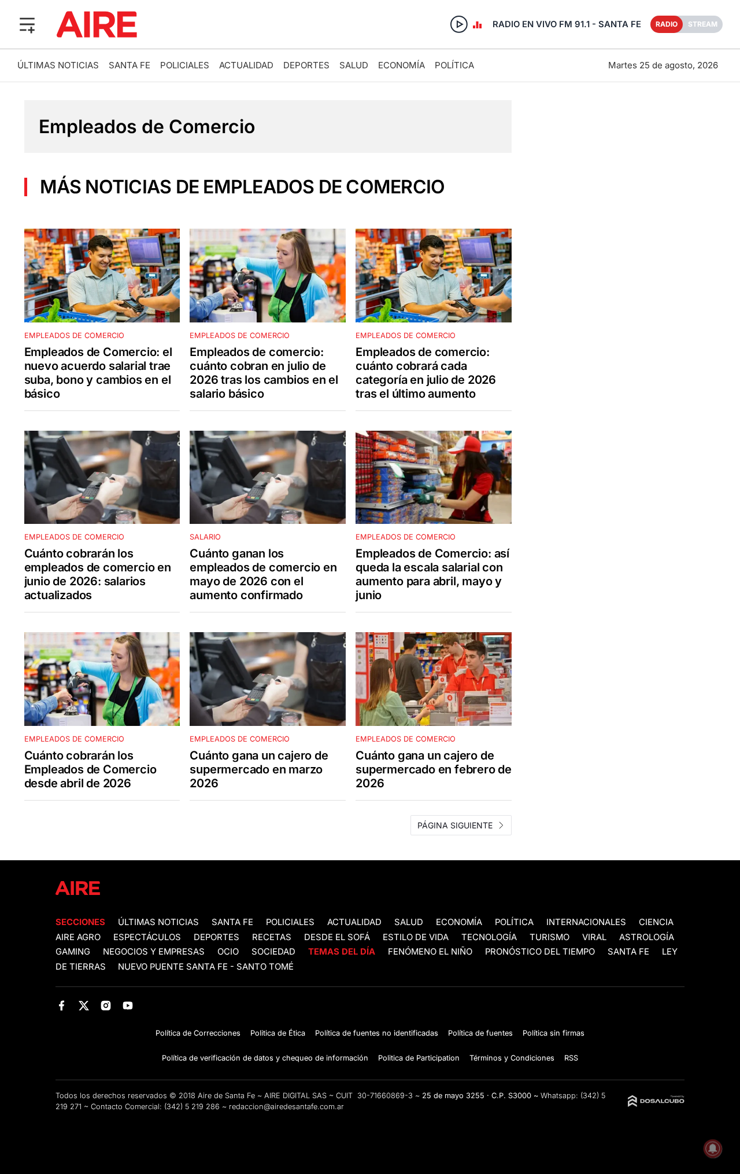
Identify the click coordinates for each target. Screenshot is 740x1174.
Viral (594, 937)
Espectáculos (147, 937)
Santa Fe (129, 65)
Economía (401, 65)
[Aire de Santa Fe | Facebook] (62, 1005)
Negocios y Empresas (154, 951)
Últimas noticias (58, 65)
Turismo (549, 937)
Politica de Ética (277, 1033)
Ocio (228, 951)
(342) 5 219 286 (192, 1106)
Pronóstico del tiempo (540, 951)
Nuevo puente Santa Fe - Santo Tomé (206, 967)
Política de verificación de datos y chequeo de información (265, 1058)
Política (454, 65)
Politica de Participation (419, 1058)
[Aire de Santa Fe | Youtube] (128, 1005)
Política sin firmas (553, 1033)
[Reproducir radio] (459, 24)
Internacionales (586, 922)
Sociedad (273, 951)
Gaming (73, 951)
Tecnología (489, 937)
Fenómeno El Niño (430, 951)
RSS (571, 1058)
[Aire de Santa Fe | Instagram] (106, 1005)
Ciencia (656, 922)
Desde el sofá (337, 937)
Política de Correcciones (198, 1033)
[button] (27, 24)
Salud (353, 65)
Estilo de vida (416, 937)
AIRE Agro (78, 937)
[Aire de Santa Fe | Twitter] (83, 1005)
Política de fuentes (480, 1033)
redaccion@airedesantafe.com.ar (286, 1106)
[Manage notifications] (713, 1148)
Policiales (184, 65)
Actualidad (246, 65)
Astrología (646, 937)
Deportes (306, 65)
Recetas (271, 937)
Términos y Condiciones (511, 1058)
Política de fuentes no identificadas (376, 1033)
